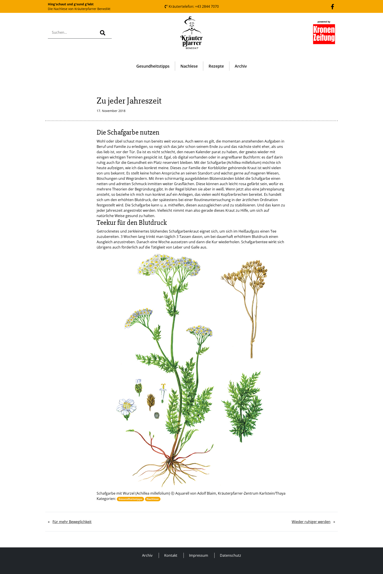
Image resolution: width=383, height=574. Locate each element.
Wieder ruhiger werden (311, 521)
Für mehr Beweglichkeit (72, 521)
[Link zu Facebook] (332, 6)
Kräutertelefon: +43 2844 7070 (193, 6)
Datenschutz (230, 555)
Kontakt (170, 555)
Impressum (198, 555)
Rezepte (216, 66)
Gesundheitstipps (153, 66)
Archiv (241, 66)
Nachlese (189, 66)
